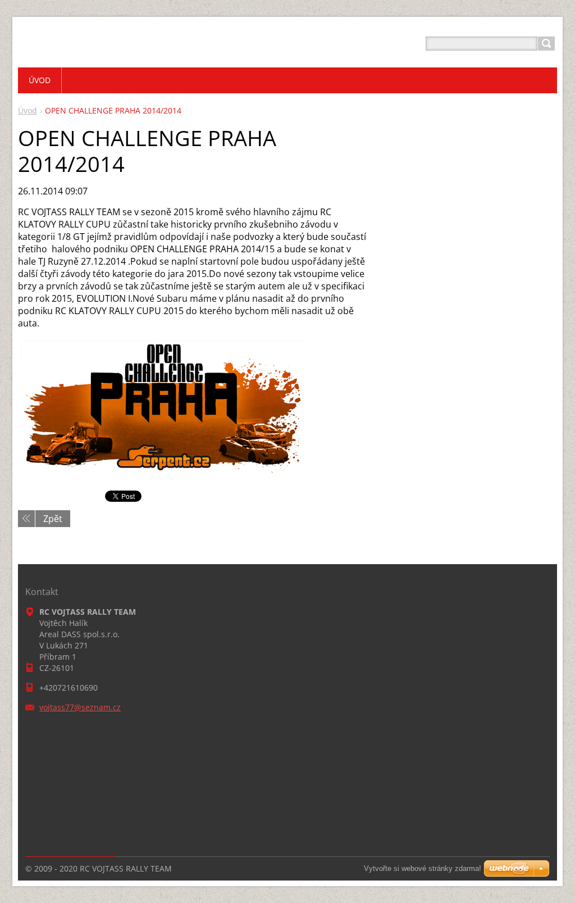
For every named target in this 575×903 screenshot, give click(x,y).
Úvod (27, 110)
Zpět (52, 518)
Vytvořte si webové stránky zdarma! (422, 868)
